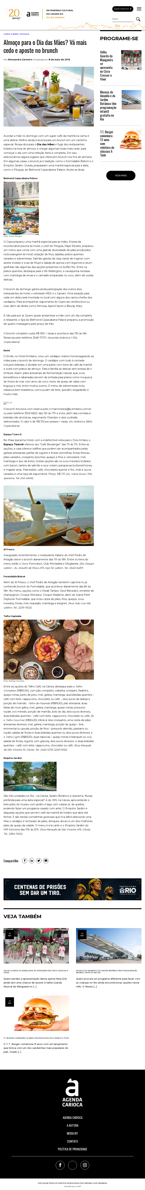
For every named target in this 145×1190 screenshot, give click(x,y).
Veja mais (121, 175)
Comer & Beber (11, 34)
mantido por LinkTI (72, 1186)
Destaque (24, 34)
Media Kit (72, 1133)
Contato (72, 1141)
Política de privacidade (72, 1149)
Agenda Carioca (72, 1117)
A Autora (72, 1125)
